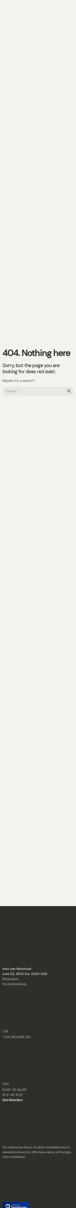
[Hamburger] (8, 72)
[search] (69, 391)
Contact (63, 72)
